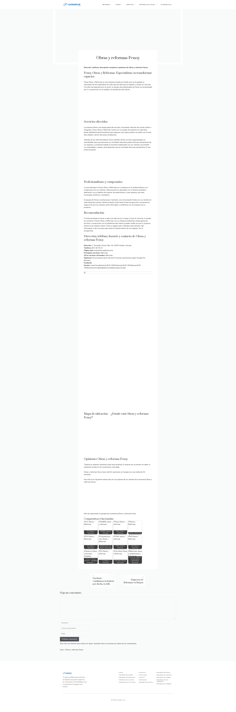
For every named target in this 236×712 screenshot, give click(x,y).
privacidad (143, 680)
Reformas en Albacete (164, 675)
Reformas (106, 4)
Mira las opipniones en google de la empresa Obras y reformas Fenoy (110, 513)
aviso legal (143, 675)
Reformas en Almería (164, 677)
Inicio (62, 650)
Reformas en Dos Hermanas (162, 680)
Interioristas (166, 4)
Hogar (118, 4)
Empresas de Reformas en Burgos (133, 581)
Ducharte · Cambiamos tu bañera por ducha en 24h (103, 581)
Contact (142, 677)
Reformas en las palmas (127, 682)
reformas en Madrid (126, 675)
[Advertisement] (118, 106)
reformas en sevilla (146, 682)
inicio (121, 672)
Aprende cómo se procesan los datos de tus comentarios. (115, 643)
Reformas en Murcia (163, 672)
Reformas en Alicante (126, 680)
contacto (142, 672)
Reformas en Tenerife (164, 684)
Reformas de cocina (147, 4)
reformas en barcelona (127, 677)
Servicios (130, 4)
